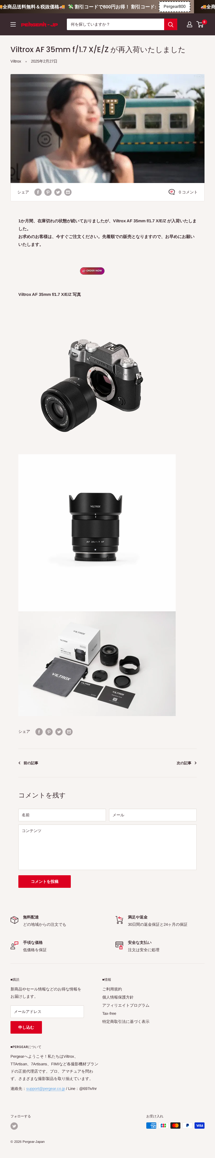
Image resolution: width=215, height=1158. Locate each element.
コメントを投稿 (44, 881)
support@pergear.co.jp (45, 1088)
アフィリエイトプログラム (125, 1005)
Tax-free (109, 1013)
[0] (200, 24)
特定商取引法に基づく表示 (125, 1021)
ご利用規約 (112, 989)
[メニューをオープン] (13, 24)
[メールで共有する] (68, 192)
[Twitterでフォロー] (14, 1126)
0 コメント (188, 192)
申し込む (26, 1027)
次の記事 (184, 763)
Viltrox (15, 61)
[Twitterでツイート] (58, 192)
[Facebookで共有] (38, 192)
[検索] (170, 24)
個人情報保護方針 (118, 997)
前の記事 (31, 763)
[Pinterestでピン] (48, 192)
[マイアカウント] (189, 24)
